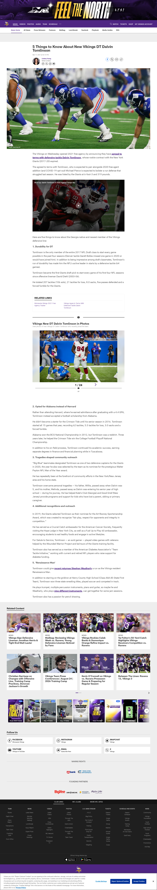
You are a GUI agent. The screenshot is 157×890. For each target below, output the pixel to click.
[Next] (95, 384)
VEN (49, 818)
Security (88, 841)
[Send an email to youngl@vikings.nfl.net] (53, 63)
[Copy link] (121, 60)
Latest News (29, 812)
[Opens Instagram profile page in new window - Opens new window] (50, 63)
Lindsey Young (46, 58)
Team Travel (69, 837)
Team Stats (9, 829)
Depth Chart (9, 816)
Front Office (9, 839)
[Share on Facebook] (107, 61)
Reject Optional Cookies (120, 881)
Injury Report (30, 827)
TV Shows (49, 837)
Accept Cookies (139, 881)
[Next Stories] (146, 711)
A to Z (89, 812)
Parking (89, 826)
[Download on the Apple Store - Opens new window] (70, 860)
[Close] (153, 881)
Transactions (10, 826)
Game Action (69, 824)
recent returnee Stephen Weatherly (73, 568)
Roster (10, 812)
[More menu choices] (60, 24)
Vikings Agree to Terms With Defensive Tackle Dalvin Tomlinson (74, 305)
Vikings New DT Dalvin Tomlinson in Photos (61, 323)
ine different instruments (69, 590)
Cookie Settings (101, 881)
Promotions (147, 843)
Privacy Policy (21, 888)
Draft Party (127, 835)
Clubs (108, 845)
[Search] (111, 23)
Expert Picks (29, 831)
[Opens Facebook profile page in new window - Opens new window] (43, 63)
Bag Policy (89, 816)
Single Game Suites (108, 839)
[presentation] (149, 693)
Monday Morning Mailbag (29, 818)
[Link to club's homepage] (6, 24)
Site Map (147, 846)
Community (147, 812)
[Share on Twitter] (112, 61)
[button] (78, 205)
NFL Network (49, 833)
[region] (78, 881)
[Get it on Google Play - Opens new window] (86, 860)
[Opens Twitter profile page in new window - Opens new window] (46, 63)
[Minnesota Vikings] (78, 870)
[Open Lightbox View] (78, 362)
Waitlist (108, 827)
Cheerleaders (69, 827)
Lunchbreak (29, 824)
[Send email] (116, 61)
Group (108, 824)
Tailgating (89, 845)
